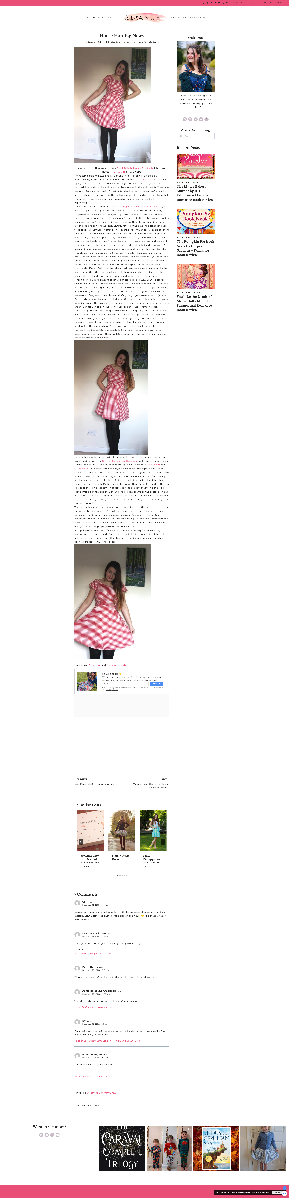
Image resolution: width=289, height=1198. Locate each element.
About (253, 3)
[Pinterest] (215, 3)
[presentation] (90, 830)
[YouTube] (219, 3)
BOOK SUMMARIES (178, 17)
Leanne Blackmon (94, 933)
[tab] (117, 875)
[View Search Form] (203, 3)
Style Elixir (95, 665)
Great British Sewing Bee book (135, 168)
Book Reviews (183, 182)
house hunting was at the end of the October (136, 206)
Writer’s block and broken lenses (93, 1007)
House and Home (129, 42)
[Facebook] (211, 3)
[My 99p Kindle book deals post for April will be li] (122, 1148)
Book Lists (111, 17)
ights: (120, 172)
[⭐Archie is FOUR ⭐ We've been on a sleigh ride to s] (169, 1148)
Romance (195, 182)
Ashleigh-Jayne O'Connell (99, 990)
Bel (84, 1020)
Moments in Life (145, 42)
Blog (243, 3)
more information (263, 1192)
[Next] (163, 842)
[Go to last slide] (81, 842)
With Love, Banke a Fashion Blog (92, 1076)
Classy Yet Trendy (116, 665)
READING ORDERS (197, 17)
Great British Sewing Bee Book (119, 461)
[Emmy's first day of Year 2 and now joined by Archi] (263, 1148)
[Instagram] (207, 3)
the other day (143, 179)
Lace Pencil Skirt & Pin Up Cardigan (94, 781)
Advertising (266, 3)
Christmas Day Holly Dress (101, 1093)
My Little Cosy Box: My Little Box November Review (151, 783)
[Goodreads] (223, 3)
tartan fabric (81, 468)
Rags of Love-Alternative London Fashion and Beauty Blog (107, 1041)
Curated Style (114, 42)
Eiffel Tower (153, 464)
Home (234, 3)
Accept (277, 1192)
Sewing (156, 42)
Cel (84, 901)
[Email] (227, 3)
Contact (280, 3)
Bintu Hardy (90, 967)
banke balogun (92, 1054)
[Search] (210, 136)
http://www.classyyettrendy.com (92, 953)
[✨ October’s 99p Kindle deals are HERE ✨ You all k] (216, 1148)
